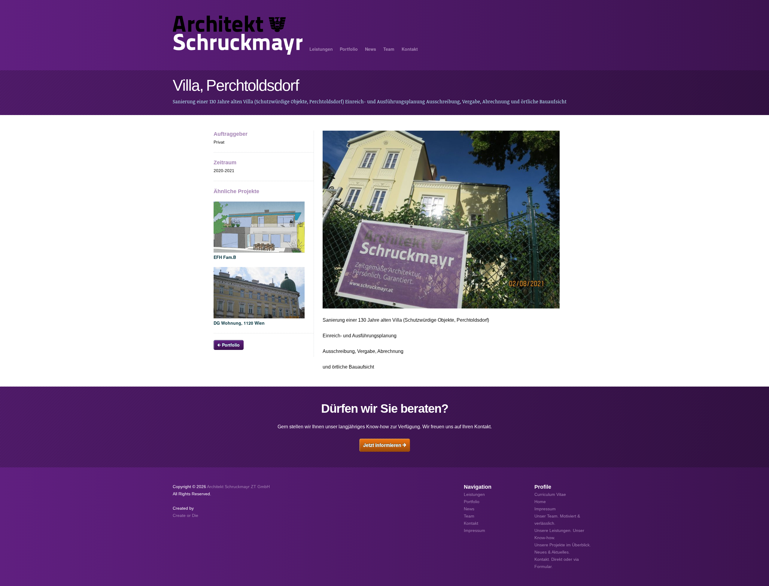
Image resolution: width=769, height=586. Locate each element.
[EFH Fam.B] (259, 227)
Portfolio (349, 49)
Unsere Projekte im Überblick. (562, 544)
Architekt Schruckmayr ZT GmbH (238, 486)
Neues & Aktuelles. (552, 552)
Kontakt (410, 49)
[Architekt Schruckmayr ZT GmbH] (237, 35)
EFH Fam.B (225, 257)
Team (388, 49)
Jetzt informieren (383, 445)
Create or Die (185, 515)
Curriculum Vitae (550, 494)
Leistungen (321, 49)
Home (540, 501)
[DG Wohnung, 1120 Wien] (259, 292)
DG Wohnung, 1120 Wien (239, 323)
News (370, 49)
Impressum (545, 508)
